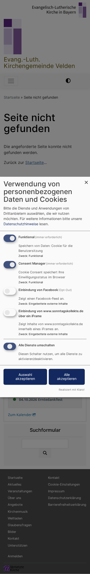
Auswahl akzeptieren (25, 377)
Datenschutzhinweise (21, 224)
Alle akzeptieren (66, 377)
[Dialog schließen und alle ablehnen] (86, 180)
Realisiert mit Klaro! (71, 390)
